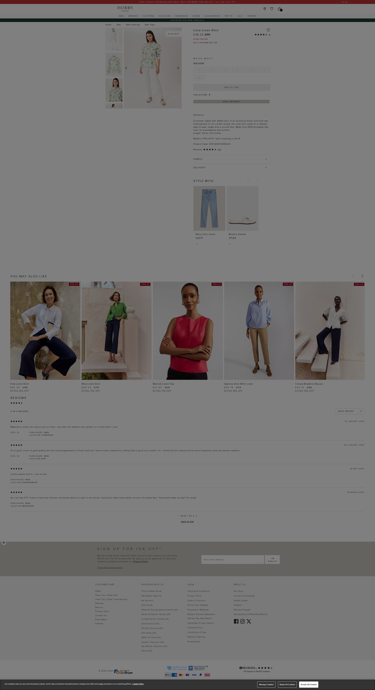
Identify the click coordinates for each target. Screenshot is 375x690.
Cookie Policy (138, 684)
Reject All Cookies (287, 684)
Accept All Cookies (309, 684)
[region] (187, 685)
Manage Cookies (266, 684)
